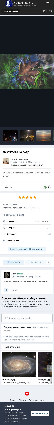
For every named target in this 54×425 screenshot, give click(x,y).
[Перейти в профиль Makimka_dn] (6, 161)
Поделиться (14, 262)
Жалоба (8, 187)
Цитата (14, 290)
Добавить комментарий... (19, 318)
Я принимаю (41, 413)
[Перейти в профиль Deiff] (7, 275)
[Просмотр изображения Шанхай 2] (10, 135)
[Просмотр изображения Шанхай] (27, 135)
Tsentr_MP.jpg (44, 380)
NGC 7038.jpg (8, 380)
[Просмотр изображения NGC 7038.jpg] (19, 364)
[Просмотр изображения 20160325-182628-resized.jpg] (43, 135)
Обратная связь (36, 400)
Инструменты (41, 121)
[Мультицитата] (6, 290)
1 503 (21, 274)
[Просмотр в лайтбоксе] (27, 71)
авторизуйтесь (36, 304)
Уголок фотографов (12, 208)
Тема (22, 400)
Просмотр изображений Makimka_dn (26, 165)
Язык (12, 400)
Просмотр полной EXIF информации (27, 249)
